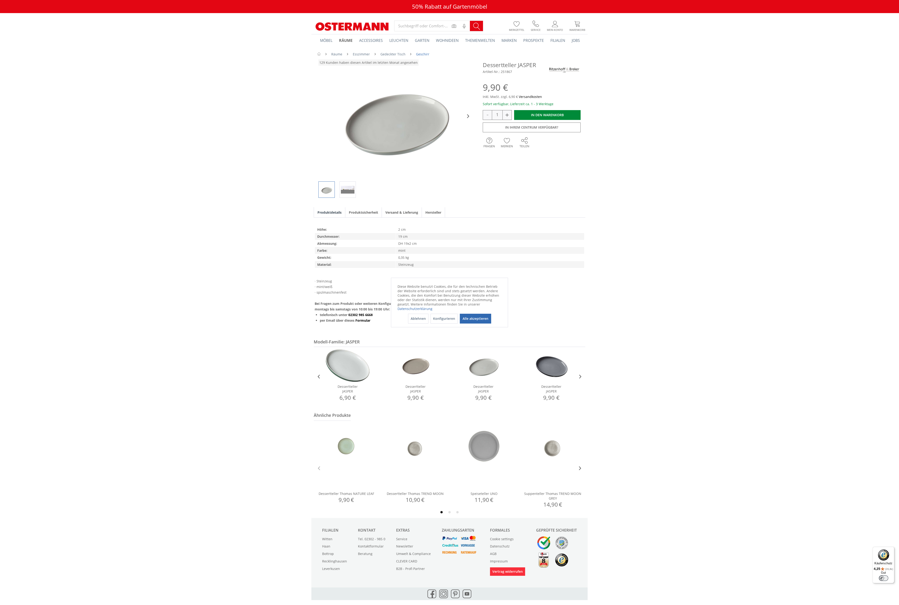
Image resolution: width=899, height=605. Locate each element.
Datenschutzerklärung (415, 308)
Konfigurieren (444, 318)
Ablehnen (418, 318)
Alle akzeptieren (475, 318)
